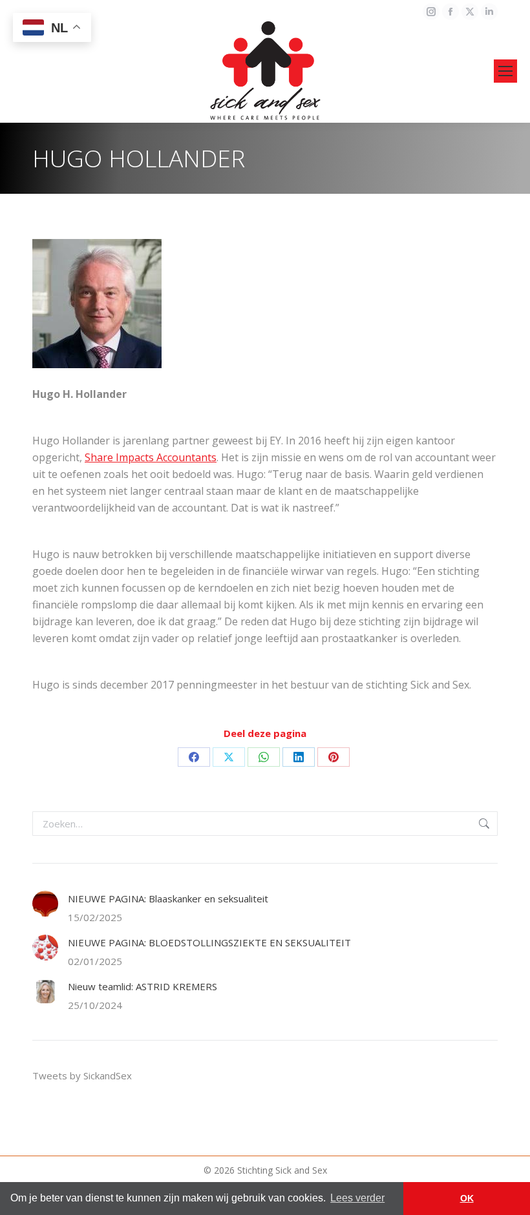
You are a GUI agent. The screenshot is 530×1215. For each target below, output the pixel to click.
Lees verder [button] (357, 1197)
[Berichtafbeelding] (45, 904)
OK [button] (467, 1198)
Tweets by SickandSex (82, 1075)
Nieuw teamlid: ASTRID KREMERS (142, 986)
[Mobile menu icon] (505, 71)
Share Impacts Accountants (151, 457)
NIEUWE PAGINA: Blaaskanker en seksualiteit (168, 898)
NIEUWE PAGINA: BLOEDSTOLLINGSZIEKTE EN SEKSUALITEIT (209, 942)
